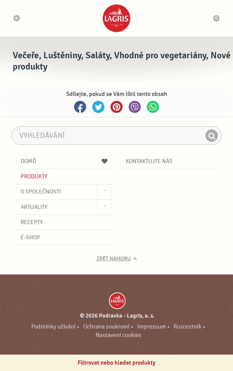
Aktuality (34, 207)
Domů (28, 161)
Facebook (80, 107)
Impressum (151, 326)
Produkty (34, 176)
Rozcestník (187, 326)
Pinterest (116, 107)
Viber (135, 107)
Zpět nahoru (113, 259)
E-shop (30, 237)
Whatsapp (153, 107)
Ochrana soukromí (106, 326)
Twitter (98, 107)
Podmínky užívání (53, 326)
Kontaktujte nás (149, 161)
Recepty (32, 222)
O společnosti (41, 191)
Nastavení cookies (118, 335)
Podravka (116, 18)
